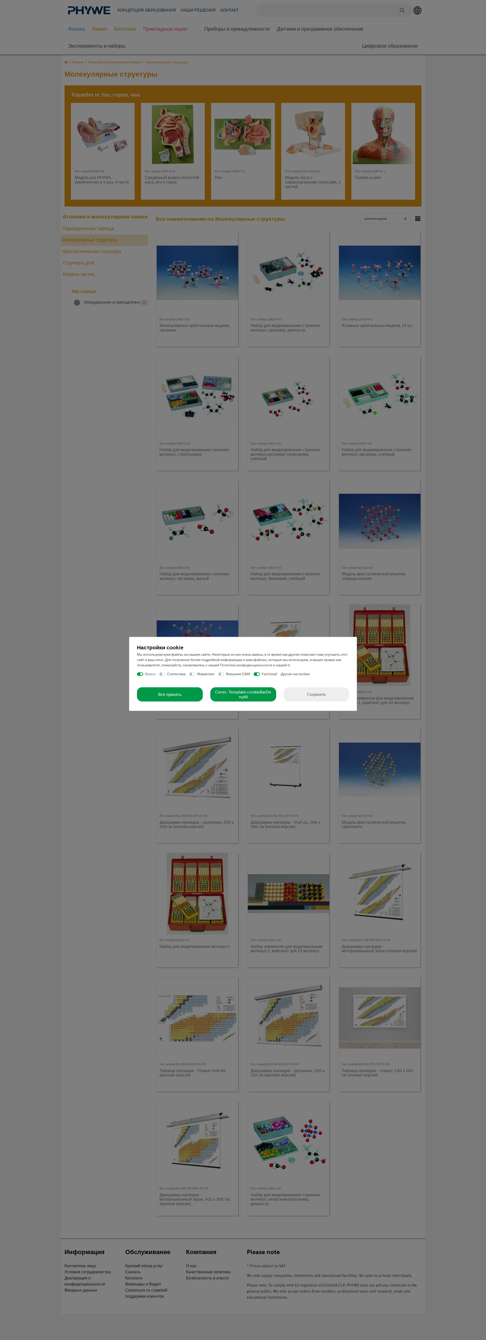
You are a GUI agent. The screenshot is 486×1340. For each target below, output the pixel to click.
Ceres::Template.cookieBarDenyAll (243, 694)
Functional (269, 674)
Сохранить (316, 694)
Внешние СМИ (238, 674)
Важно (150, 674)
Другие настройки (295, 674)
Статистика (176, 674)
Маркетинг (206, 674)
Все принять (169, 694)
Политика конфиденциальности (246, 665)
